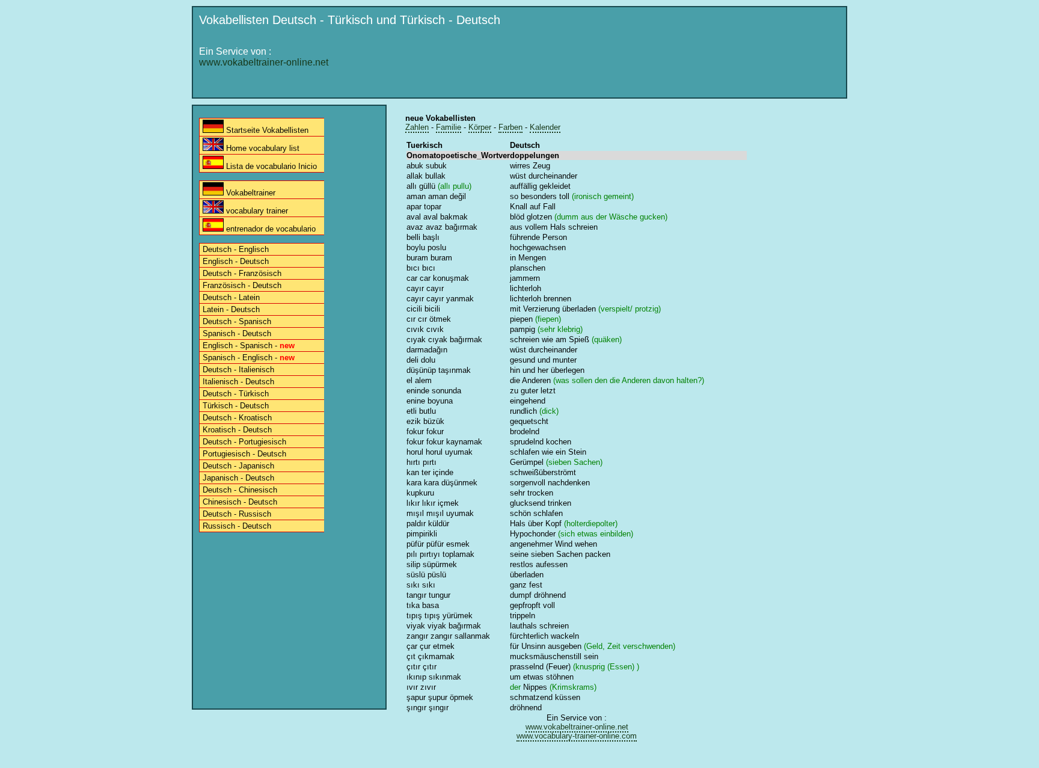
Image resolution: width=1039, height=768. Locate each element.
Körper (479, 127)
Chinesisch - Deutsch (240, 501)
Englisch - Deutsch (236, 261)
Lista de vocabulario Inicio (270, 166)
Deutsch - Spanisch (237, 321)
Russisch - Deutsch (237, 525)
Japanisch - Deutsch (238, 477)
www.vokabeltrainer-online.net (263, 62)
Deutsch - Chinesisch (240, 489)
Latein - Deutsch (231, 309)
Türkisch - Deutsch (236, 405)
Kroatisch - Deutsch (237, 429)
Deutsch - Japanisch (238, 465)
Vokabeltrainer (249, 192)
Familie (448, 127)
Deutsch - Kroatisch (237, 417)
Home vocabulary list (261, 148)
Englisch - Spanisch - (249, 345)
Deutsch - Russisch (237, 513)
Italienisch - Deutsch (238, 381)
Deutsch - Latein (231, 297)
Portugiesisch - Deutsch (244, 453)
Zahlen (417, 127)
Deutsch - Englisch (236, 249)
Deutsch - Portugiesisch (244, 441)
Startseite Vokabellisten (266, 130)
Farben (510, 127)
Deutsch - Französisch (242, 273)
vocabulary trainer (256, 210)
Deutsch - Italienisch (238, 369)
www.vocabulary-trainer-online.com (576, 735)
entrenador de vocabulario (270, 228)
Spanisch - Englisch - (249, 357)
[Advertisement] (622, 64)
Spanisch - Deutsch (237, 333)
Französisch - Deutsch (242, 285)
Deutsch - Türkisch (236, 393)
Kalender (545, 127)
